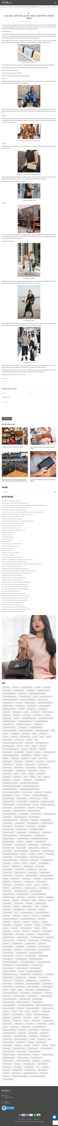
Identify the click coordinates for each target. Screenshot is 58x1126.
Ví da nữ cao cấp (25, 1026)
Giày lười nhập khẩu (30, 767)
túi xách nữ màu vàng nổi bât (33, 983)
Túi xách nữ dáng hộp (7, 977)
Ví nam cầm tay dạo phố (8, 1051)
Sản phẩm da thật (34, 801)
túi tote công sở (28, 925)
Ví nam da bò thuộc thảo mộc (23, 1060)
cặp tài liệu (47, 715)
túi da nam (5, 866)
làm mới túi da (6, 779)
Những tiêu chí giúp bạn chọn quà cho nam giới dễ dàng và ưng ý (16, 582)
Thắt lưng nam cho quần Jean (36, 829)
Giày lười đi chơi (40, 761)
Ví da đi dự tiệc (6, 1017)
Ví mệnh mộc (45, 1045)
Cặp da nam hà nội (32, 705)
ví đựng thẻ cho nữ (7, 1045)
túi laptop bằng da (7, 903)
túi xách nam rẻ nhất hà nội (9, 971)
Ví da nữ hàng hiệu (33, 1033)
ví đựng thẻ (30, 1042)
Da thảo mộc (14, 736)
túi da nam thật (19, 875)
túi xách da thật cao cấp (8, 940)
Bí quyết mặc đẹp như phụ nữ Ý (9, 696)
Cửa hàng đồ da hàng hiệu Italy (25, 721)
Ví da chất (28, 1014)
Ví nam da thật (46, 1060)
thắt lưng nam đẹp (47, 832)
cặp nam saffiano (37, 715)
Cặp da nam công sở (7, 705)
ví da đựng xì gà (16, 1017)
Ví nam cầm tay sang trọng (24, 1054)
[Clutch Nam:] (43, 464)
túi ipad (34, 900)
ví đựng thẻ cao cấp (41, 1042)
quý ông (45, 798)
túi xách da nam (30, 934)
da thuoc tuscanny (19, 739)
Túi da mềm (32, 863)
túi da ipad (16, 863)
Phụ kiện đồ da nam (7, 795)
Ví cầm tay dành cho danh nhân (10, 992)
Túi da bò (40, 854)
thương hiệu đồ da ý (35, 850)
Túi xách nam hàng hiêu (37, 965)
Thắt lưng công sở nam (20, 807)
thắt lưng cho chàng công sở (47, 804)
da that (35, 736)
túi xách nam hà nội (7, 965)
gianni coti (24, 749)
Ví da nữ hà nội (22, 1033)
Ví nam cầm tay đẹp (21, 1051)
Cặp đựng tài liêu (31, 708)
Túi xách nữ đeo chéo (20, 977)
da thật (41, 736)
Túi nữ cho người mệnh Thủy (42, 912)
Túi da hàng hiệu (34, 860)
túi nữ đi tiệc (44, 921)
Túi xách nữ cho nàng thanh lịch (10, 974)
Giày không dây (25, 758)
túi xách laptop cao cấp (30, 949)
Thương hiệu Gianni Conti (48, 850)
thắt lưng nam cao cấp (22, 829)
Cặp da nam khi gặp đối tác (9, 708)
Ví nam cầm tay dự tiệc (34, 1051)
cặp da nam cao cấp (30, 702)
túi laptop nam (6, 906)
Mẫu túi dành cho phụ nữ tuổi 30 (10, 783)
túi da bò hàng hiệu (7, 857)
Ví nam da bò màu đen (36, 1057)
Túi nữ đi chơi (17, 921)
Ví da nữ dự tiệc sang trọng (9, 1033)
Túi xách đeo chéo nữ (33, 940)
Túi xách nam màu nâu (35, 968)
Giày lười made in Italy (42, 764)
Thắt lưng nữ (29, 841)
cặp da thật (21, 708)
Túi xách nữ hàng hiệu (44, 980)
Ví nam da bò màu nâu (8, 1060)
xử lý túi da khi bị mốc (8, 1079)
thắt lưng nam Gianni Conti (25, 835)
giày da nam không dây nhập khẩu (10, 755)
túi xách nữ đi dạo (43, 977)
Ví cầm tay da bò (29, 989)
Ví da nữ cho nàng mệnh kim (9, 1029)
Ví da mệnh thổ (6, 1020)
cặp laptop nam (16, 712)
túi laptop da (29, 903)
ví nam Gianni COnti (42, 1063)
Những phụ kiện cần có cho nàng (31, 786)
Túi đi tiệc (41, 897)
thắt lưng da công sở (36, 813)
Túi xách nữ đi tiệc (19, 980)
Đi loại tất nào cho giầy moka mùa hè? (10, 546)
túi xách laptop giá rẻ (21, 952)
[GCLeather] (7, 2)
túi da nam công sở (28, 866)
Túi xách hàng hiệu (31, 946)
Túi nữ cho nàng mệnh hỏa (27, 912)
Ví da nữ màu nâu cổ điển (20, 1036)
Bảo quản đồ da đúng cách (9, 693)
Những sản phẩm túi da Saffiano (10, 789)
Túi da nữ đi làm (6, 881)
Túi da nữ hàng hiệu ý (41, 881)
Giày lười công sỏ (7, 761)
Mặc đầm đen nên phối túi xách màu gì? (16, 374)
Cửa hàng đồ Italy (23, 727)
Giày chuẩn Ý (33, 749)
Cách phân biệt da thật (8, 702)
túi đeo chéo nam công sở (35, 891)
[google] (6, 382)
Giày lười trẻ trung (32, 770)
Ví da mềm (36, 1017)
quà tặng (17, 795)
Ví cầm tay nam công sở (46, 996)
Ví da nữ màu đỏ (44, 1033)
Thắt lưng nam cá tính (8, 829)
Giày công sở (42, 749)
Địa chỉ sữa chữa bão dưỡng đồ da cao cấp (12, 742)
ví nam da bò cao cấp (47, 1054)
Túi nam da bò (45, 906)
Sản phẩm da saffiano (22, 801)
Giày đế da (5, 758)
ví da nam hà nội (29, 1023)
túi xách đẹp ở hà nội (30, 943)
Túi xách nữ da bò (49, 974)
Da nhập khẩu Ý (43, 733)
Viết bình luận (5, 402)
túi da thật (45, 884)
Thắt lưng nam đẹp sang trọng (9, 835)
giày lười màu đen (7, 767)
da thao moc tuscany (25, 736)
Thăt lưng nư (20, 841)
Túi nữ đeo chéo (6, 921)
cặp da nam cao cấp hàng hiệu (45, 702)
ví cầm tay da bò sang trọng (43, 989)
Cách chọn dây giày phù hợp (8, 548)
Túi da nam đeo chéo (31, 869)
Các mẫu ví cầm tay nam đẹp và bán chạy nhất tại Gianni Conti (16, 609)
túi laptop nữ (16, 906)
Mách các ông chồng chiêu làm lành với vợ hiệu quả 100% (15, 597)
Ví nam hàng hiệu (7, 1067)
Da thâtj (48, 736)
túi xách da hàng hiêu (8, 934)
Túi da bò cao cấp (49, 854)
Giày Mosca (31, 773)
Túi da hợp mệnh (6, 863)
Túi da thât (37, 884)
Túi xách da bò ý (35, 931)
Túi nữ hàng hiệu (6, 925)
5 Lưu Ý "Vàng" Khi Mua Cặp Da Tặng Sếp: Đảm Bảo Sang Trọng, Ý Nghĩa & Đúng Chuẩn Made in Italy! (24, 505)
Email (31, 393)
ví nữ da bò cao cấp (17, 1070)
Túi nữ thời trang (17, 925)
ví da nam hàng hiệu (41, 1023)
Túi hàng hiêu (6, 900)
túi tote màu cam (47, 925)
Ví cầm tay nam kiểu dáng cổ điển (25, 1005)
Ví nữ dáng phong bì (42, 1070)
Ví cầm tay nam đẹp (37, 999)
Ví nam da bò (36, 1054)
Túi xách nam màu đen (22, 968)
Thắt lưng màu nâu (31, 826)
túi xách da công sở (47, 931)
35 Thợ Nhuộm (6, 687)
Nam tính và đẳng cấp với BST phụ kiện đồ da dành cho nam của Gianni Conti (19, 570)
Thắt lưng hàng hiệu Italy (33, 823)
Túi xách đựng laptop (7, 946)
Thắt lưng (36, 804)
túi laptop (50, 900)
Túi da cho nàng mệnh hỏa (21, 857)
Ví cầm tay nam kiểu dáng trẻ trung (43, 1005)
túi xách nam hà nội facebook (22, 965)
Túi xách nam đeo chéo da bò (35, 958)
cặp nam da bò (6, 715)
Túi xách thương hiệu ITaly (33, 986)
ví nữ (37, 1067)
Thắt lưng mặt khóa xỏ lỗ (47, 823)
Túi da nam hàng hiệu (44, 872)
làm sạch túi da (16, 779)
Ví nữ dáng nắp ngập (30, 1070)
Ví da (21, 1011)
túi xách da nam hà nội (23, 937)
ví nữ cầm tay (45, 1067)
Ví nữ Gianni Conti (16, 1073)
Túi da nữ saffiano (7, 884)
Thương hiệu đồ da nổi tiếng (21, 850)
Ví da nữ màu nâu (7, 1036)
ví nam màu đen (17, 1067)
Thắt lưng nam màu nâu (8, 841)
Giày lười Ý (42, 770)
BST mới (35, 696)
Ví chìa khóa (6, 1011)
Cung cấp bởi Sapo (39, 1121)
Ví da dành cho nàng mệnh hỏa (41, 1014)
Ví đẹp (49, 1039)
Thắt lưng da (31, 807)
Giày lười (34, 758)
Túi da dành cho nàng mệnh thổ (37, 857)
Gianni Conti (18, 370)
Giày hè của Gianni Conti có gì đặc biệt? (10, 552)
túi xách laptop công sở (44, 949)
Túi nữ (16, 912)
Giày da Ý (45, 755)
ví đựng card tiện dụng (8, 1042)
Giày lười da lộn (29, 761)
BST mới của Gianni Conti (46, 696)
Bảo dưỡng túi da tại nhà (43, 690)
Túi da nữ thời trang (18, 884)
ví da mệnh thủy (16, 1020)
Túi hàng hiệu (15, 900)
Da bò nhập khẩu (15, 733)
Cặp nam (26, 712)
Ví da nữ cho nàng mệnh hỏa (39, 1026)
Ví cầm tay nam (6, 996)
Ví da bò (27, 1011)
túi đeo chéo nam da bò (8, 894)
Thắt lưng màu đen (19, 826)
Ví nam (52, 1045)
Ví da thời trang (41, 1039)
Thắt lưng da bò (6, 810)
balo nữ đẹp (37, 687)
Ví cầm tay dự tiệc (25, 992)
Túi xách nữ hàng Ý (7, 983)
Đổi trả (29, 1119)
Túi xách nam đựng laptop (43, 962)
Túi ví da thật (14, 928)
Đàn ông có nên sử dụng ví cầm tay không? (11, 604)
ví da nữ (5, 1026)
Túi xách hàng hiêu (20, 946)
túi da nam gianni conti (20, 872)
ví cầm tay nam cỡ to (32, 996)
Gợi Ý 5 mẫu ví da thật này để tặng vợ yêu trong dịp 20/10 (15, 584)
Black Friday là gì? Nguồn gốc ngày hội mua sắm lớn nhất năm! (16, 573)
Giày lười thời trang (20, 770)
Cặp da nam (19, 702)
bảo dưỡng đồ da (7, 690)
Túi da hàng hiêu (23, 860)
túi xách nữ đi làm (7, 980)
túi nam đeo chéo (31, 909)
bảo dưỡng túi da (30, 690)
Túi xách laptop (18, 949)
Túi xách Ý (5, 989)
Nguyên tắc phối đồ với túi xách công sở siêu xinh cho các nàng (16, 595)
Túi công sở (32, 854)
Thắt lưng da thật (24, 820)
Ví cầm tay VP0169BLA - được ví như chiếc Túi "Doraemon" (14, 607)
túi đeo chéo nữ (21, 897)
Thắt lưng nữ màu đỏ (46, 844)
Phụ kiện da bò (38, 792)
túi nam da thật (6, 909)
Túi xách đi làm (42, 943)
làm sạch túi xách (27, 779)
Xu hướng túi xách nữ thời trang (37, 1076)
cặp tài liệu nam (7, 718)
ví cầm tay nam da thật (24, 999)
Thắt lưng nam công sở (8, 832)
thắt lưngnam (44, 847)
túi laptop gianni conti (40, 903)
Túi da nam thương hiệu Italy (46, 875)
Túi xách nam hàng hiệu (8, 968)
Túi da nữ (5, 878)
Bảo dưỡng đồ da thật (18, 690)
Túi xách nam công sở (30, 955)
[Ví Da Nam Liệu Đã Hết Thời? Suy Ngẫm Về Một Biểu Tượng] (43, 436)
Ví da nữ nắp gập (33, 1036)
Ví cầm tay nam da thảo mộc (9, 999)
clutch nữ (16, 718)
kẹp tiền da (46, 776)
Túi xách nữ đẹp (32, 977)
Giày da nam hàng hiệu (49, 752)
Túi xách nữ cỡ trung (25, 974)
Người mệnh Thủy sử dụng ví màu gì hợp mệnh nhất (13, 611)
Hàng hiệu (33, 776)
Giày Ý (25, 776)
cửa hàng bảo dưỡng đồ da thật (29, 718)
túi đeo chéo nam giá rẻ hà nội (38, 894)
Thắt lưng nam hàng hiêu (8, 838)
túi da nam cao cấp (16, 866)
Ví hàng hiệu (27, 1045)
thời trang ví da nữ (7, 850)
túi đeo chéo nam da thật (22, 894)
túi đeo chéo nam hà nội (8, 897)
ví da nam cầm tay (36, 1020)
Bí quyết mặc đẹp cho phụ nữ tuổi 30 (37, 693)
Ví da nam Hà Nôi (18, 1023)
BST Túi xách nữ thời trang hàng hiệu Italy (16, 181)
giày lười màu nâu (19, 767)
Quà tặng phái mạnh (21, 798)
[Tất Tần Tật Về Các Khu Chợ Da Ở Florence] (15, 436)
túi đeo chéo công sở (17, 887)
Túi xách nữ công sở (37, 974)
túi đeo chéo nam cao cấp (20, 891)
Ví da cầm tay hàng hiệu (17, 1014)
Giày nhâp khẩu (6, 776)
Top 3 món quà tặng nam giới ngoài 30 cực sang (12, 602)
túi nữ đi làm (35, 921)
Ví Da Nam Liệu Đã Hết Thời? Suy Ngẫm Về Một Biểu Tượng (15, 503)
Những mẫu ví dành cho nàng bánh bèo (11, 786)
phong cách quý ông (27, 792)
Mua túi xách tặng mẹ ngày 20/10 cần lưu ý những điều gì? (15, 586)
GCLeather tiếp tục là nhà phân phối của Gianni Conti (13, 530)
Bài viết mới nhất (7, 496)
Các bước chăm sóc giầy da (8, 555)
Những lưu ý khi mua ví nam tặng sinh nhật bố (12, 579)
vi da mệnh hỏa (45, 1017)
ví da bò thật (6, 1014)
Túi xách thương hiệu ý (47, 986)
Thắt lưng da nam (7, 816)
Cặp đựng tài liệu (42, 708)
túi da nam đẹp (43, 869)
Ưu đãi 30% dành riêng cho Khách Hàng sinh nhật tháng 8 (15, 600)
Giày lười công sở (18, 761)
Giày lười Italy (19, 764)
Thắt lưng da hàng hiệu (49, 813)
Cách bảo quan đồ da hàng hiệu (10, 699)
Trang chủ (4, 6)
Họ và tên (4, 393)
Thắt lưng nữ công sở (40, 841)
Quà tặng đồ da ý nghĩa (8, 798)
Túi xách (44, 928)
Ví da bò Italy (35, 1011)
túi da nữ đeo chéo (48, 878)
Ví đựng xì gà (18, 1045)
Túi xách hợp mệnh (7, 949)
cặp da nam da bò (20, 705)
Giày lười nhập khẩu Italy (44, 767)
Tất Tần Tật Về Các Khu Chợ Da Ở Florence (12, 447)
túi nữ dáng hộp (45, 915)
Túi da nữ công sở (26, 878)
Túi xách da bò (26, 931)
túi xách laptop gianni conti (36, 952)
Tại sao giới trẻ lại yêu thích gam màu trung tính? (29, 17)
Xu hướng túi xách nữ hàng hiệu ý (20, 1076)
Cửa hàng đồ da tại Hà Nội (41, 721)
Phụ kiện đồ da (48, 792)
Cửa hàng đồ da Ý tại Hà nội (9, 727)
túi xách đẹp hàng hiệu (17, 943)
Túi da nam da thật (19, 869)
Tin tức (10, 6)
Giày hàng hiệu (15, 758)
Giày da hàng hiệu (7, 752)
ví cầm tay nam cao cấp (19, 996)
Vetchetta (20, 989)
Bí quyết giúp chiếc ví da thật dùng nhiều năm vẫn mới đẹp (15, 568)
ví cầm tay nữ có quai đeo (33, 1008)
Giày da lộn (38, 752)
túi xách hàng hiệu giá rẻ (44, 946)
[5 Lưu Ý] (15, 464)
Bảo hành (36, 1119)
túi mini (36, 906)
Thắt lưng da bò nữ (24, 813)
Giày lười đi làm (50, 761)
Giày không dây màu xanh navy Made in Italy (12, 557)
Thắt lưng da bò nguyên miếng (9, 813)
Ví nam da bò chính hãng (8, 1057)
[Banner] (29, 647)
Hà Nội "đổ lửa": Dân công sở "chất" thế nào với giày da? (14, 509)
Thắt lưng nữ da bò (7, 844)
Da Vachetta (29, 739)
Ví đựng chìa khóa (20, 1042)
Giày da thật (37, 755)
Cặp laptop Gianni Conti (7, 534)
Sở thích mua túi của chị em (24, 804)
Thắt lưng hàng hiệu (19, 823)
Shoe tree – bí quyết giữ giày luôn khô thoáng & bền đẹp (14, 561)
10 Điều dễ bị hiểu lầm (7, 550)
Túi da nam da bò (40, 866)
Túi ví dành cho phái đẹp (26, 928)
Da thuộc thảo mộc (7, 739)
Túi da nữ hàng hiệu (29, 881)
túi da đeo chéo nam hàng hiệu (10, 860)
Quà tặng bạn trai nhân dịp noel (40, 795)
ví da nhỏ (52, 1023)
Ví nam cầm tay (6, 1048)
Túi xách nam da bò (43, 955)
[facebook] (3, 382)
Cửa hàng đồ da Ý (38, 724)
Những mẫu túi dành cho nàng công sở (29, 783)
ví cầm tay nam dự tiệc (8, 1002)
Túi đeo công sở (31, 897)
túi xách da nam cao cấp (43, 934)
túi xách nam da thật (7, 958)
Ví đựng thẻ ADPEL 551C (7, 539)
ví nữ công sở (6, 1070)
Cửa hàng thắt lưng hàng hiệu (9, 730)
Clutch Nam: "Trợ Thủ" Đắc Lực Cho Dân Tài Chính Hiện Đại (15, 507)
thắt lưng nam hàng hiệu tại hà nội (39, 838)
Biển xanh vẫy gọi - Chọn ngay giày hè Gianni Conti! (13, 523)
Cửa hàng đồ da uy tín (8, 724)
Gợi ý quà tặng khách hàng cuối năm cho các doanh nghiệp (15, 588)
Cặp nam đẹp (16, 715)
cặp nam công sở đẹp (47, 712)
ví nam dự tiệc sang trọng (28, 1063)
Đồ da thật (19, 746)
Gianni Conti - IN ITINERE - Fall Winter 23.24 (11, 591)
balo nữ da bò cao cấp (27, 687)
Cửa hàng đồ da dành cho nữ (45, 718)
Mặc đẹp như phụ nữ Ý (40, 779)
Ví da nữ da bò (22, 1029)
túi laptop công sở (19, 903)
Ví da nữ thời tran (44, 1036)
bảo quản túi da (22, 693)
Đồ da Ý (27, 746)
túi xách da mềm (19, 934)
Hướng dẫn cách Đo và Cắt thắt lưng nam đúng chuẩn (14, 577)
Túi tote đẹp (37, 925)
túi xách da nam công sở (8, 937)
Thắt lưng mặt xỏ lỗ (7, 826)
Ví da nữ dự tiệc (45, 1029)
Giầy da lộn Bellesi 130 (7, 541)
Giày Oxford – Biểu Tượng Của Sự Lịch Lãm (11, 527)
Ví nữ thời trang (43, 1073)
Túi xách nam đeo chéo (21, 958)
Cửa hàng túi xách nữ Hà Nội (42, 730)
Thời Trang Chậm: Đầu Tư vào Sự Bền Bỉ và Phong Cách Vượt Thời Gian (17, 514)
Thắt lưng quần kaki (33, 847)
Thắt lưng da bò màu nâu (33, 810)
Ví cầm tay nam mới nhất (8, 1008)
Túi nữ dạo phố (41, 918)
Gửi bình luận (6, 418)
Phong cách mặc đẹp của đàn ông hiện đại (29, 789)
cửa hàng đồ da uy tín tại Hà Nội (24, 724)
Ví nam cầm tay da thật (46, 1048)
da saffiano (5, 736)
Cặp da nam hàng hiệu (44, 705)
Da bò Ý (34, 733)
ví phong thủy (6, 1076)
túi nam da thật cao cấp (19, 909)
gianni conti (42, 746)
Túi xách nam (19, 955)
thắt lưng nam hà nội (39, 835)
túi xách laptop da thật (8, 952)
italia (39, 776)
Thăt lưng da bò (41, 807)
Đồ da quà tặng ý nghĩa (8, 746)
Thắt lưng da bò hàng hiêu (19, 810)
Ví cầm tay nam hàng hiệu (8, 1005)
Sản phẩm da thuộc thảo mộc (47, 801)
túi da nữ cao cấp (15, 878)
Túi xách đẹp (6, 943)
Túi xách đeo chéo (21, 940)
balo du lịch (15, 687)
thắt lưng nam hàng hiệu (23, 838)
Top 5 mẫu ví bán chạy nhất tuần (10, 854)
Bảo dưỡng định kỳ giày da (8, 537)
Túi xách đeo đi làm (46, 940)
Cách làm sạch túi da (42, 699)
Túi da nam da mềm (7, 869)
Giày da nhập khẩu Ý (26, 755)
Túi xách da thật (50, 937)
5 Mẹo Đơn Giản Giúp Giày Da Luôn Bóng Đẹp (12, 518)
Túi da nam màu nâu (7, 875)
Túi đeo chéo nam (7, 891)
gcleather (34, 746)
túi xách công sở (6, 931)
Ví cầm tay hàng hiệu (36, 992)
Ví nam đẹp (17, 1063)
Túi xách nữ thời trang (8, 986)
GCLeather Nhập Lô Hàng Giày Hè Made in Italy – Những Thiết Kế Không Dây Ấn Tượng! (21, 564)
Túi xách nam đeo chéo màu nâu (28, 962)
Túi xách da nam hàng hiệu (37, 937)
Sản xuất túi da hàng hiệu (8, 804)
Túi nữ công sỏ (6, 915)
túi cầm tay (23, 854)
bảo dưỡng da (47, 687)
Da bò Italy (5, 733)
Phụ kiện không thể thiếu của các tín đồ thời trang (29, 140)
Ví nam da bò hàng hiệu (23, 1057)
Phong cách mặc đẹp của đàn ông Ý (11, 792)
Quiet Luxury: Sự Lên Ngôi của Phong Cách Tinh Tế (13, 516)
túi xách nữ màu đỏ (19, 983)
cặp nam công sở (35, 712)
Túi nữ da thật (35, 915)
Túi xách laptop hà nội (8, 955)
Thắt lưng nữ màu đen (33, 844)
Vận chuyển (22, 1119)
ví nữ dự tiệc (6, 1073)
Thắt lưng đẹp (34, 820)
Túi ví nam (37, 928)
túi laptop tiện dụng (27, 906)
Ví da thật (32, 1039)
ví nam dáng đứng (7, 1063)
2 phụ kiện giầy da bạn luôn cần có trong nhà (12, 543)
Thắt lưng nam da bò (21, 832)
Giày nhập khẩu (17, 776)
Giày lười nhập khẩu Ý (8, 770)
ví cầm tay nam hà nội (37, 1002)
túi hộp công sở (25, 900)
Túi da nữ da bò (37, 878)
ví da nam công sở (7, 1023)
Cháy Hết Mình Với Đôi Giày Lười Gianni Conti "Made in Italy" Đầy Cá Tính (18, 521)
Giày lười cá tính (43, 758)
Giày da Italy (29, 752)
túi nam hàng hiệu (7, 912)
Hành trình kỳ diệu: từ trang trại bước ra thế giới (12, 525)
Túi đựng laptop (49, 897)
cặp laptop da (6, 712)
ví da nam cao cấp (48, 1020)
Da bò (53, 730)
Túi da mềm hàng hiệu (43, 863)
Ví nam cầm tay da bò (32, 1048)
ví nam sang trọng (29, 1067)
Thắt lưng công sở (7, 807)
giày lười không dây (30, 764)
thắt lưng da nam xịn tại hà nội (10, 820)
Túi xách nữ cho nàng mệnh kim (34, 971)
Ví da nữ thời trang (7, 1039)
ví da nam (26, 1020)
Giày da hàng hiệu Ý (19, 752)
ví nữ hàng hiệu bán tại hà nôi (30, 1073)
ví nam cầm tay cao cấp (19, 1048)
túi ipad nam (42, 900)
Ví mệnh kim (36, 1045)
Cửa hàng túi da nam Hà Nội (26, 730)
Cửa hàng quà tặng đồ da (35, 727)
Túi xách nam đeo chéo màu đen (10, 962)
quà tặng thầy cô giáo (35, 798)
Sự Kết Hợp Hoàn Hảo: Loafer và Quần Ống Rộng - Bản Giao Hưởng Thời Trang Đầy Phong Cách (23, 512)
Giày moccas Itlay (6, 773)
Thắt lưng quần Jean (21, 847)
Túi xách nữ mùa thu (47, 983)
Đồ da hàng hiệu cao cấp (41, 742)
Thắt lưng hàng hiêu (7, 823)
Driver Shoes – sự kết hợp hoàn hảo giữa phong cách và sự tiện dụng (17, 559)
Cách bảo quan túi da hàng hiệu (28, 699)
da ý (36, 739)
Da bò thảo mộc (25, 733)
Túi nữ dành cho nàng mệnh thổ (28, 918)
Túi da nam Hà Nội (32, 872)
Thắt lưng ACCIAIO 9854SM (8, 532)
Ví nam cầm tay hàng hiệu (8, 1054)
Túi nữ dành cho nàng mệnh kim (10, 918)
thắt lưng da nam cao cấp (20, 816)
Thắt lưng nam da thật (34, 832)
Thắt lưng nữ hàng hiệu (20, 844)
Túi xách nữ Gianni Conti (31, 980)
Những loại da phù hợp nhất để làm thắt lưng (12, 575)
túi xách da (16, 931)
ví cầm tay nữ (21, 1008)
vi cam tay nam (48, 992)
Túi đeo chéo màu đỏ (44, 887)
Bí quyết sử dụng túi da (25, 696)
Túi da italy (24, 863)
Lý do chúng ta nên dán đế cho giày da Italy (11, 566)
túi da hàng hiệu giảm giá (47, 860)
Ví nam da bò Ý (36, 1060)
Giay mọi (16, 773)
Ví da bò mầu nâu (45, 1011)
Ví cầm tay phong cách (47, 1008)
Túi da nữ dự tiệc (17, 881)
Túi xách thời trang (20, 986)
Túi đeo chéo (6, 887)
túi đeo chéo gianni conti (30, 887)
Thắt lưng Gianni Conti (45, 820)
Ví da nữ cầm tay (14, 1026)
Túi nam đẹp (41, 909)
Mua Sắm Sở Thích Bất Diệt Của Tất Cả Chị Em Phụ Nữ (14, 593)
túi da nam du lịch (7, 872)
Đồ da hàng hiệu (29, 742)
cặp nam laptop (26, 715)
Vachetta (13, 989)
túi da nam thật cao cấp (31, 875)
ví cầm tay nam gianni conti (23, 1002)
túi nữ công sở (16, 915)
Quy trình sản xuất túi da (8, 801)
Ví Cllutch (14, 1011)
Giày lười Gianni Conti (8, 764)
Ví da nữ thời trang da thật (20, 1039)
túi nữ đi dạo (26, 921)
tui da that (29, 884)
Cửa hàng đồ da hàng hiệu (9, 721)
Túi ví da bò (5, 928)
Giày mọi (23, 773)
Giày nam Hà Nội (41, 773)
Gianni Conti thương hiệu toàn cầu (10, 749)
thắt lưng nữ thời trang (8, 847)
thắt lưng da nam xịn (34, 816)
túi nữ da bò (26, 915)
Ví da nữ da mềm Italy (33, 1029)
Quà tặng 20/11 (26, 795)
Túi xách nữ (21, 971)
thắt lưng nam (42, 826)
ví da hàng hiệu (27, 1017)
